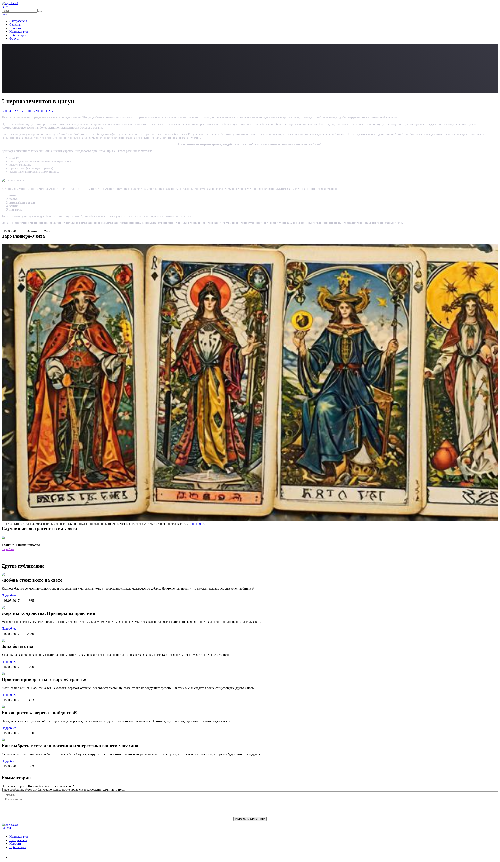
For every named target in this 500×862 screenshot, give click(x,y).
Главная (7, 110)
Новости (15, 28)
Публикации (17, 35)
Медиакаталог (18, 31)
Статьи (20, 110)
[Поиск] (40, 11)
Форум (14, 38)
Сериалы (15, 24)
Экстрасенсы (18, 21)
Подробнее (197, 523)
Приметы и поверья (41, 110)
